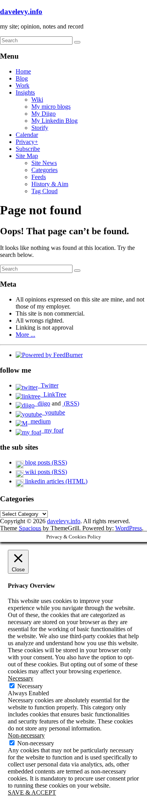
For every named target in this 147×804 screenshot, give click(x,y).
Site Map (27, 156)
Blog (22, 78)
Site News (44, 163)
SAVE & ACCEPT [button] (32, 792)
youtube (53, 412)
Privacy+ (27, 141)
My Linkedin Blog (54, 120)
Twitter (48, 385)
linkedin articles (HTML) (55, 481)
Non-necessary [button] (26, 735)
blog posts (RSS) (45, 462)
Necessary (30, 686)
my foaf (52, 430)
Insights (25, 92)
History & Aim (49, 184)
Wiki (37, 99)
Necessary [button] (20, 678)
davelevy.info (21, 11)
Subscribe (28, 148)
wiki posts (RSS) (45, 471)
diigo (42, 403)
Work (22, 85)
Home (23, 71)
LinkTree (53, 394)
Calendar (27, 134)
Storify (39, 127)
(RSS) (70, 403)
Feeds (38, 177)
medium (39, 421)
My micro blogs (51, 106)
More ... (25, 334)
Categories (44, 170)
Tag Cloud (44, 191)
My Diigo (43, 113)
